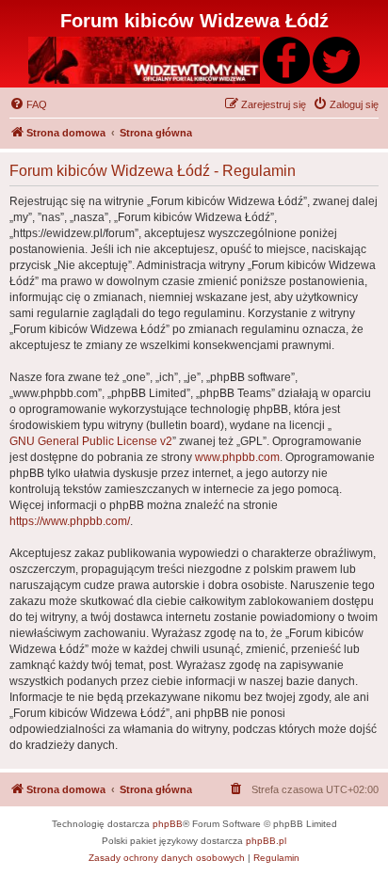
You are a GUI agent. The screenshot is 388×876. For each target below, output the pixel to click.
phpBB (168, 824)
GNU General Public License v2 (90, 441)
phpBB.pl (266, 841)
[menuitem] (28, 104)
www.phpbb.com (237, 457)
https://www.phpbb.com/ (69, 521)
